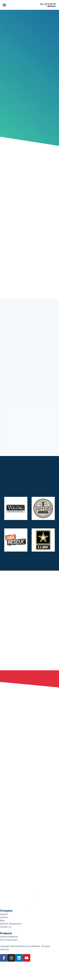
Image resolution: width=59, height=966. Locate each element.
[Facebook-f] (4, 958)
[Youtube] (26, 958)
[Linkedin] (19, 958)
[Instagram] (11, 958)
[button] (4, 5)
